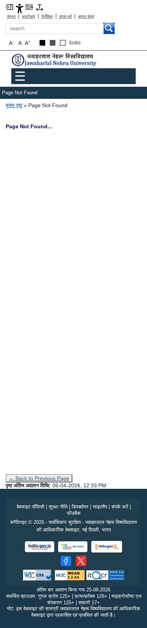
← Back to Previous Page (39, 478)
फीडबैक (74, 513)
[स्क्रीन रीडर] (29, 6)
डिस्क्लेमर (80, 507)
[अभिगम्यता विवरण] (19, 8)
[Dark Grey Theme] (52, 43)
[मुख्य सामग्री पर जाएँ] (9, 6)
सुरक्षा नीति (58, 507)
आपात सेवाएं (86, 16)
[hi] (54, 60)
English (75, 42)
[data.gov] (106, 547)
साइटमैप (100, 507)
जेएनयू (11, 16)
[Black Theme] (42, 43)
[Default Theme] (63, 43)
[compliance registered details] (105, 574)
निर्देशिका (47, 16)
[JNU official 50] (81, 561)
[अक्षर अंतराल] (39, 7)
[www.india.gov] (39, 546)
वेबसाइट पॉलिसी (30, 507)
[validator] (38, 574)
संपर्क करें (65, 16)
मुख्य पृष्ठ (14, 105)
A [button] (28, 43)
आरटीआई (28, 16)
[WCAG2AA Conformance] (70, 574)
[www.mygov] (72, 546)
